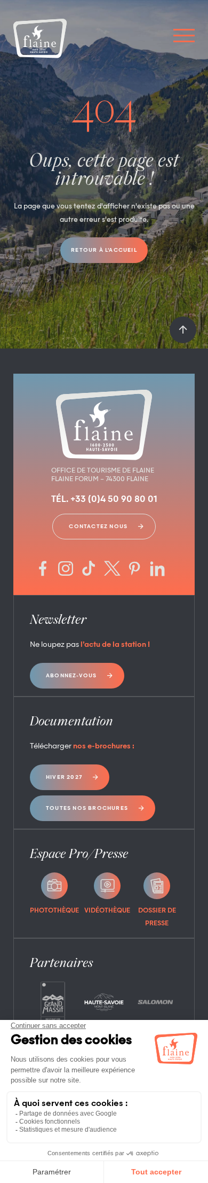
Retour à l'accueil (104, 250)
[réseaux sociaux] (42, 569)
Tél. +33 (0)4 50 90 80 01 (104, 500)
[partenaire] (53, 1001)
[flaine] (40, 39)
